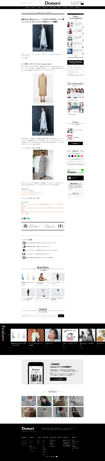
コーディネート (23, 440)
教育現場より (52, 443)
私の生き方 (44, 451)
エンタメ (44, 443)
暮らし (44, 440)
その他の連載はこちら (75, 143)
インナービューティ (32, 451)
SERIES (71, 7)
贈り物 (44, 454)
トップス (36, 12)
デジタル (39, 443)
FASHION (27, 7)
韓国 (70, 70)
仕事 (38, 441)
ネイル (30, 449)
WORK (39, 7)
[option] (19, 339)
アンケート (75, 177)
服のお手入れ (80, 67)
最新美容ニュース (32, 446)
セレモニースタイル (75, 70)
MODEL (59, 7)
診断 (75, 67)
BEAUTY (34, 7)
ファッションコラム (24, 441)
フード (44, 441)
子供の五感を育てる (53, 440)
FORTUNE (65, 7)
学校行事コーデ (52, 441)
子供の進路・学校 (52, 446)
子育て (44, 446)
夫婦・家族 (44, 449)
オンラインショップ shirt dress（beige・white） (31, 192)
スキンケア (31, 441)
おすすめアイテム (31, 12)
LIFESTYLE (45, 7)
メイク (30, 440)
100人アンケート (45, 452)
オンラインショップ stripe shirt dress (29, 194)
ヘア (30, 443)
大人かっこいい (71, 73)
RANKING (77, 7)
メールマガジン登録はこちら (75, 159)
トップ (22, 12)
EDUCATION (53, 7)
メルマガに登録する (58, 379)
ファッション (26, 12)
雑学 (38, 440)
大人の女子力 (71, 67)
